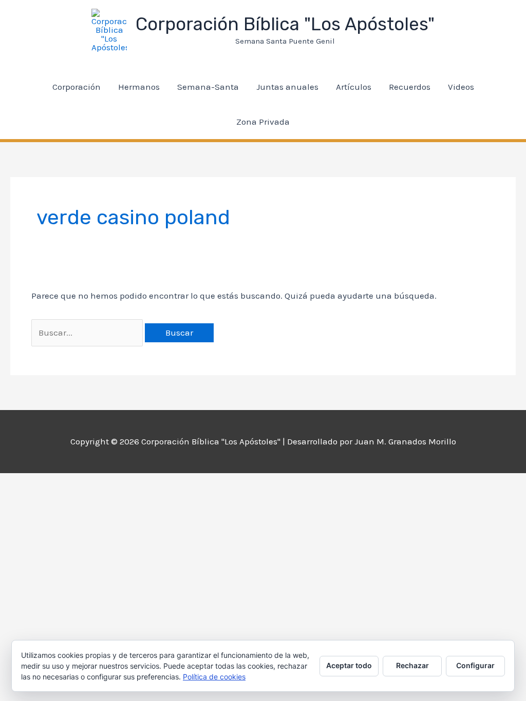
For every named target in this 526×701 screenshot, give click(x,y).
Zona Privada (263, 121)
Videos (461, 87)
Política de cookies (214, 676)
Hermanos (139, 87)
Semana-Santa (208, 87)
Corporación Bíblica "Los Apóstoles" (285, 24)
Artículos (353, 87)
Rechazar (412, 665)
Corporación (76, 87)
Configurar (475, 665)
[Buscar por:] (88, 332)
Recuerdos (409, 87)
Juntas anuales (287, 87)
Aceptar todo (349, 665)
